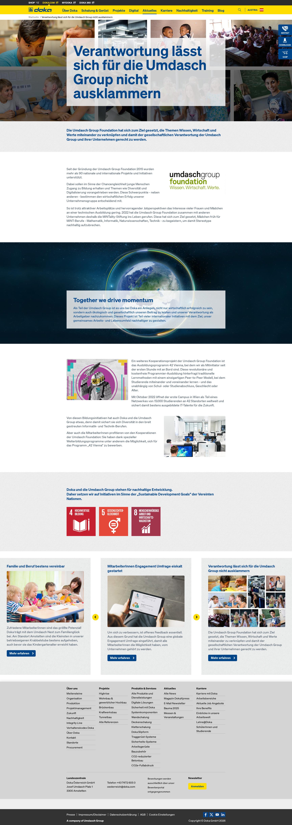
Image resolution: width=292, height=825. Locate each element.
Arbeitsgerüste (140, 746)
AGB (142, 814)
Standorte (72, 742)
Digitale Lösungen (142, 702)
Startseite (34, 17)
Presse (71, 814)
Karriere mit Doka (206, 693)
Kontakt (71, 737)
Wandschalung (140, 717)
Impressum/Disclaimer (92, 814)
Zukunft (71, 713)
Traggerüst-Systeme (143, 737)
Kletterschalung (140, 727)
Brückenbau (106, 707)
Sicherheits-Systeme (143, 741)
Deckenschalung (141, 722)
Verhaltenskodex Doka (80, 728)
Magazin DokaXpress (176, 698)
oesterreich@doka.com (121, 786)
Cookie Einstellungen (162, 814)
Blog (221, 10)
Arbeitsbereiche (206, 698)
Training (208, 10)
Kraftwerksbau (108, 712)
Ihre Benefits (204, 708)
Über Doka (69, 10)
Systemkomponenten (144, 712)
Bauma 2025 (171, 708)
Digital (134, 10)
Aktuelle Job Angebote (210, 703)
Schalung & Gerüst (95, 10)
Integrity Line (74, 723)
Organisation (74, 698)
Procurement (74, 747)
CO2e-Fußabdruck (142, 765)
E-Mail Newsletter (174, 703)
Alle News (170, 693)
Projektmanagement (79, 708)
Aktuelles (150, 10)
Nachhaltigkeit (187, 10)
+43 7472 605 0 (126, 782)
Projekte (119, 10)
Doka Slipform (140, 732)
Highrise (104, 693)
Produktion (73, 703)
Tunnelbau (105, 717)
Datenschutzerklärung (123, 814)
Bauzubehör (138, 751)
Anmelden (197, 786)
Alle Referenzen (108, 722)
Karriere (166, 10)
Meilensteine (74, 693)
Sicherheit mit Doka (143, 707)
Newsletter (195, 778)
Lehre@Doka (204, 722)
